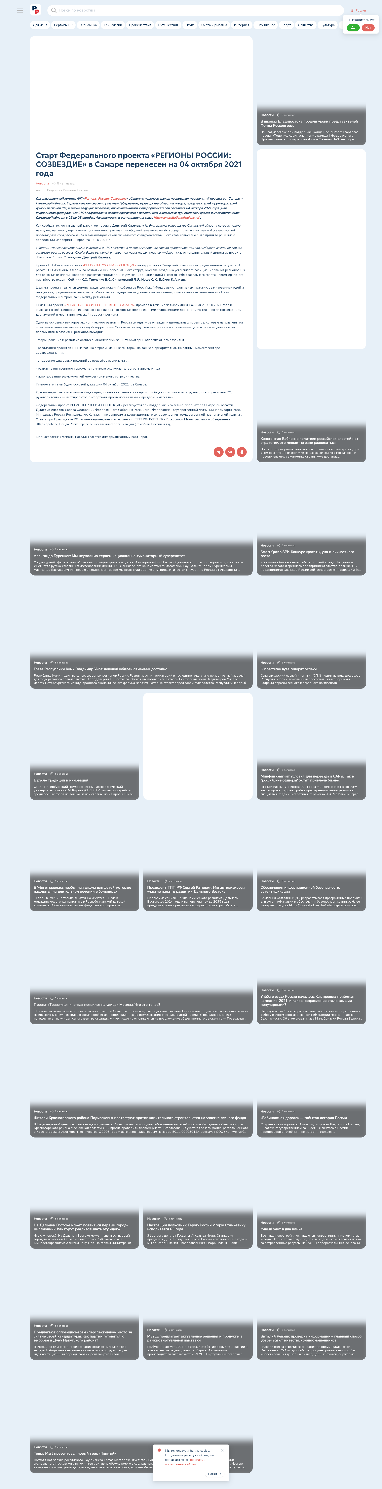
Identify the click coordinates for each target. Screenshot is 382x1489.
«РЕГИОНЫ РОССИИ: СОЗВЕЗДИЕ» (109, 265)
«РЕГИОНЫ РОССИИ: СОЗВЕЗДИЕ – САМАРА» (99, 305)
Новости (42, 183)
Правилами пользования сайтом (185, 1462)
